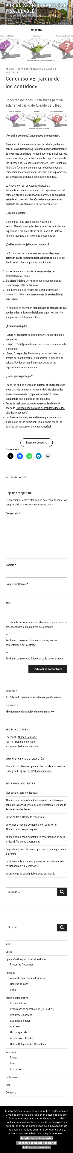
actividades (19, 477)
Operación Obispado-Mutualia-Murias (26, 959)
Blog (8, 1085)
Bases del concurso (36, 442)
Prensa (14, 1057)
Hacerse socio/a (19, 984)
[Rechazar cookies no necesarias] (68, 1130)
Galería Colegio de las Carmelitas (28, 1044)
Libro (13, 1063)
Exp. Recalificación (20, 1020)
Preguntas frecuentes (22, 964)
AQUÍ (48, 426)
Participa (10, 972)
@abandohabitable (25, 741)
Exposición (16, 1069)
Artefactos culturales (21, 1038)
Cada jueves (12, 1077)
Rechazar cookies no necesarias (36, 1142)
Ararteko (15, 1026)
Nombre (11, 565)
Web (8, 603)
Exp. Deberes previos (21, 1015)
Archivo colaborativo (17, 998)
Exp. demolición (18, 1003)
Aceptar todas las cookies (36, 1138)
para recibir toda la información (48, 766)
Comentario (13, 513)
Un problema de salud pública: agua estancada (30, 873)
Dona (13, 990)
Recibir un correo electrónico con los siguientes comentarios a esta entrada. (31, 643)
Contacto (11, 1092)
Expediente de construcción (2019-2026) (32, 1009)
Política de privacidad (36, 1147)
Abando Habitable (27, 737)
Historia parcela (18, 1032)
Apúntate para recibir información (28, 978)
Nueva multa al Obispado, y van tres (25, 817)
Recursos (11, 1052)
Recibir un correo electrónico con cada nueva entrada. (34, 658)
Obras (9, 951)
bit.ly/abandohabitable (40, 771)
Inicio (8, 944)
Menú (38, 29)
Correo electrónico (17, 584)
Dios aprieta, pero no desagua (22, 792)
